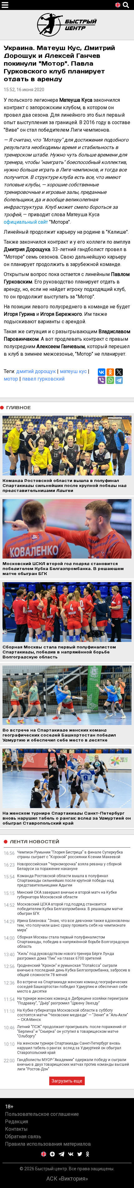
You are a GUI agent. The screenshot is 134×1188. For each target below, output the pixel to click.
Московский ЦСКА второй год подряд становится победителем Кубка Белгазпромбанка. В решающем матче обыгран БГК (70, 909)
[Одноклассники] (110, 372)
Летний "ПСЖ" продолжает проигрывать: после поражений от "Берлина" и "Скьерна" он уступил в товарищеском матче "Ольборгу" (71, 1031)
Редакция (16, 1122)
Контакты (16, 1129)
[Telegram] (119, 380)
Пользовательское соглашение (42, 1114)
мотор (11, 379)
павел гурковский (43, 379)
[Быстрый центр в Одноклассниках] (87, 1154)
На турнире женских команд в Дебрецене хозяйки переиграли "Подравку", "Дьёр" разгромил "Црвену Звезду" (72, 1000)
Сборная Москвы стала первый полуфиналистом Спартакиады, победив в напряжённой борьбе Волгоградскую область (73, 942)
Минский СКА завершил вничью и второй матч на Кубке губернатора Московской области (67, 894)
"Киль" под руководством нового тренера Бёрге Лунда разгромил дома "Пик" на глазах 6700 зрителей (65, 956)
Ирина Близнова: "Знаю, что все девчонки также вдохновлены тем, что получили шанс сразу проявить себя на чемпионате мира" (73, 925)
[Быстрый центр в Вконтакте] (71, 1154)
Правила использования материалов (48, 1144)
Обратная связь (23, 1136)
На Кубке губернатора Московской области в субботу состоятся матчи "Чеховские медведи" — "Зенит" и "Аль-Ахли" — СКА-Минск (72, 1015)
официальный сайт (26, 222)
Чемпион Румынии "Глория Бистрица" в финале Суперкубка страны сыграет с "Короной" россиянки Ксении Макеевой (70, 854)
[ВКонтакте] (101, 372)
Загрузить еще (67, 1080)
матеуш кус (73, 371)
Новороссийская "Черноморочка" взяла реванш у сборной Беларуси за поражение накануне (69, 866)
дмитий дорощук (36, 371)
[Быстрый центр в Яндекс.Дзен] (52, 1154)
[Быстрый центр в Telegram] (62, 1154)
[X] (119, 372)
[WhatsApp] (110, 380)
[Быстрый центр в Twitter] (79, 1154)
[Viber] (101, 380)
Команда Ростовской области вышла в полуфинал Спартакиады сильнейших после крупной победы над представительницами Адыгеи (65, 880)
